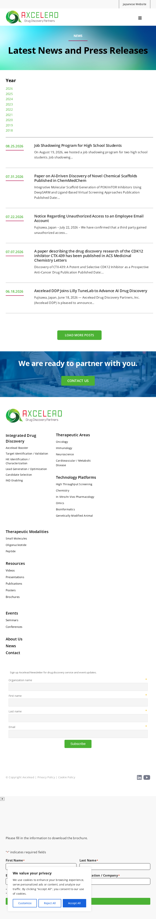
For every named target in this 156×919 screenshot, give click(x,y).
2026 (9, 88)
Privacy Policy (46, 777)
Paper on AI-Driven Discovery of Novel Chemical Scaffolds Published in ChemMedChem (85, 178)
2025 (9, 94)
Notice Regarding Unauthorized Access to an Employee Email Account (89, 218)
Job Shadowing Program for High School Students (78, 145)
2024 (9, 99)
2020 (9, 120)
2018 (9, 130)
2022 (9, 109)
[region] (49, 889)
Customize (25, 903)
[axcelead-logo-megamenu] (32, 10)
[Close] (2, 799)
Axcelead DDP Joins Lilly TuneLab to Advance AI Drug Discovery (90, 290)
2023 (9, 104)
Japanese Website (134, 4)
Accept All (74, 903)
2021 (9, 115)
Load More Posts (79, 335)
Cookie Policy (66, 777)
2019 (9, 125)
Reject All (50, 903)
